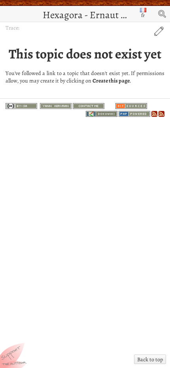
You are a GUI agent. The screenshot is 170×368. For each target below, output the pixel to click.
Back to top (150, 359)
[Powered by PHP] (134, 112)
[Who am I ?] (56, 105)
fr (143, 15)
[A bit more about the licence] (21, 107)
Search (162, 14)
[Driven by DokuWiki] (101, 112)
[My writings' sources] (131, 105)
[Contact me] (88, 105)
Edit (159, 31)
